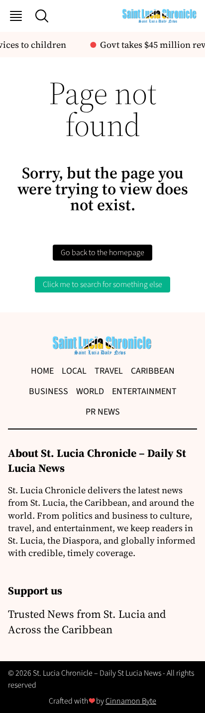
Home (42, 371)
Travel (109, 371)
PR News (103, 412)
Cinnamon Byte (130, 701)
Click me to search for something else (102, 284)
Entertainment (144, 391)
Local (74, 371)
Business (48, 391)
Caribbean (153, 371)
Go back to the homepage (102, 252)
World (90, 391)
